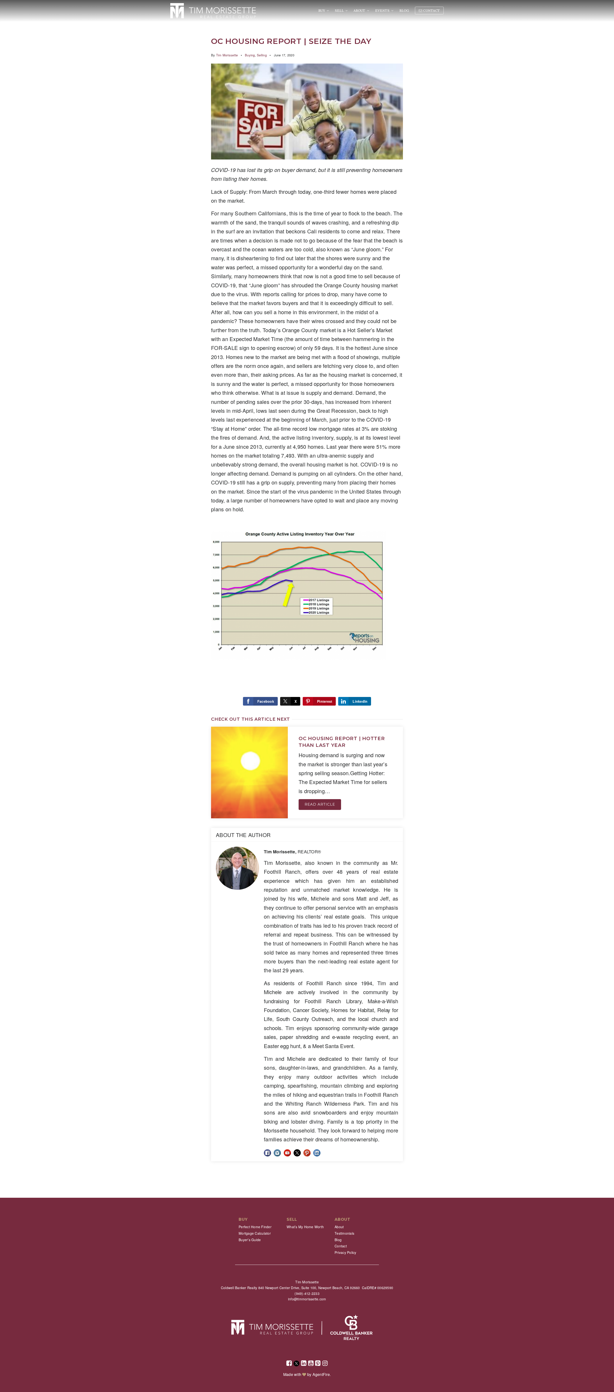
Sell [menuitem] (340, 10)
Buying (250, 55)
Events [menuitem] (382, 10)
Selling (262, 55)
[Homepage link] (213, 11)
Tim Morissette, (292, 852)
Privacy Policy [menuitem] (345, 1252)
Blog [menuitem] (404, 10)
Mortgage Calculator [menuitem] (255, 1233)
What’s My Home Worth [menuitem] (305, 1226)
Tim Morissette (227, 55)
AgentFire (321, 1374)
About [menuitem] (360, 10)
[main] (307, 599)
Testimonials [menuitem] (344, 1233)
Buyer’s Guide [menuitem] (250, 1239)
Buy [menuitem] (322, 10)
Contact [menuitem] (431, 10)
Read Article (320, 804)
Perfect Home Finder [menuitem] (255, 1226)
